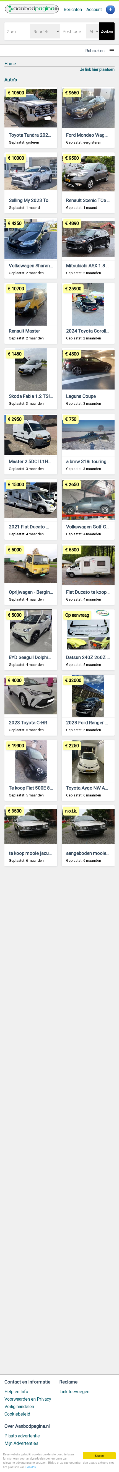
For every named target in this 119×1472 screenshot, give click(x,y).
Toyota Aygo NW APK (88, 788)
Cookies (30, 1467)
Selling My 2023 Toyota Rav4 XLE (43, 200)
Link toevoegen (74, 1391)
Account (94, 9)
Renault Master (24, 331)
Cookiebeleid (17, 1414)
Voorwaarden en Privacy (27, 1399)
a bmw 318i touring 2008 (92, 461)
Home (10, 63)
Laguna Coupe (81, 396)
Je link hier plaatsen (97, 69)
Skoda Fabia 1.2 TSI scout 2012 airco (48, 396)
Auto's (10, 79)
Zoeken (107, 31)
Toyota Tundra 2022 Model (37, 135)
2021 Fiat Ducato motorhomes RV (44, 526)
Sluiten (99, 1455)
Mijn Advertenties (21, 1443)
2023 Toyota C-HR (28, 722)
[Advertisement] (59, 1123)
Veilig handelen (19, 1406)
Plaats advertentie (22, 1436)
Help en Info (16, 1391)
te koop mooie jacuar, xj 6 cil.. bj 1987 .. (49, 853)
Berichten (73, 9)
